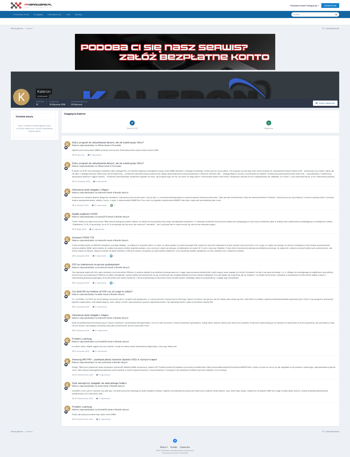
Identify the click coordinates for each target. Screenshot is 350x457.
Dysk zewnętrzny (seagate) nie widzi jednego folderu (99, 383)
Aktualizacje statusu (321, 14)
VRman (101, 145)
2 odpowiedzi (104, 375)
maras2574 (102, 217)
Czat (68, 14)
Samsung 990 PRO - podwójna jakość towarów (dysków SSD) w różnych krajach (114, 359)
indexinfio (102, 192)
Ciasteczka (185, 447)
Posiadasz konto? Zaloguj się (304, 6)
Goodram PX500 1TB (83, 237)
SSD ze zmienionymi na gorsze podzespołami (95, 264)
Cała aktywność (54, 14)
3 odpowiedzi (100, 283)
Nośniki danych (121, 192)
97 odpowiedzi (100, 205)
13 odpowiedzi (100, 307)
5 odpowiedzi (100, 256)
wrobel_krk (103, 267)
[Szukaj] (336, 14)
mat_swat (102, 362)
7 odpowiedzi (104, 398)
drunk (100, 386)
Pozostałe (116, 145)
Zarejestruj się (330, 5)
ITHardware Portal (21, 14)
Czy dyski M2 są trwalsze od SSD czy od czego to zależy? (102, 291)
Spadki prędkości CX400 (84, 214)
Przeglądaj (38, 14)
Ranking (78, 14)
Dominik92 (102, 341)
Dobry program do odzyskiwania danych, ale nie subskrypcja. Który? (108, 142)
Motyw (163, 447)
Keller (100, 294)
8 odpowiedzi (95, 155)
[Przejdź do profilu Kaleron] (67, 144)
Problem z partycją (82, 338)
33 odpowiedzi (97, 229)
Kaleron (75, 145)
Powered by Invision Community (175, 453)
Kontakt (173, 447)
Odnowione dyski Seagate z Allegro (90, 189)
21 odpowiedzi (100, 351)
